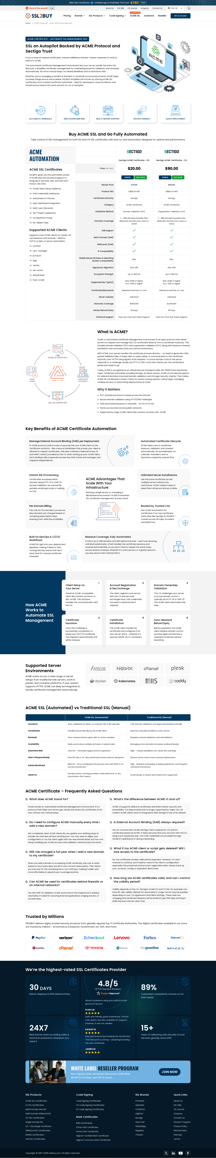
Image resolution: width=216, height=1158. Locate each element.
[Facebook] (187, 1153)
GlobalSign (140, 1126)
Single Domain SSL (34, 1122)
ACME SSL (135, 15)
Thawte (139, 1134)
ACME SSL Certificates (36, 1101)
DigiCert (139, 1113)
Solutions (149, 15)
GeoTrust (140, 1122)
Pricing (67, 15)
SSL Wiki (120, 8)
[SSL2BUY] (39, 14)
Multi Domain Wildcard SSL (38, 1113)
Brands (78, 15)
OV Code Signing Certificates (90, 1105)
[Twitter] (166, 1153)
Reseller (162, 15)
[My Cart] (188, 8)
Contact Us (157, 8)
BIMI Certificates (84, 1123)
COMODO (140, 1109)
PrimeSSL (139, 1101)
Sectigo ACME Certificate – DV (134, 160)
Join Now (170, 1072)
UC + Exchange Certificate (38, 1126)
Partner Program (182, 1122)
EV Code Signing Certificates (90, 1109)
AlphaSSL (139, 1105)
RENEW (128, 177)
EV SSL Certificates (35, 1105)
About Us (110, 8)
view (143, 3)
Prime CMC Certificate (87, 1131)
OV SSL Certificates (35, 1118)
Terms (177, 1139)
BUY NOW (140, 177)
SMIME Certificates (35, 1134)
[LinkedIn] (173, 1153)
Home (28, 23)
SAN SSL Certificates (35, 1139)
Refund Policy (180, 1130)
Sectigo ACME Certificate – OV (171, 160)
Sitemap (178, 1134)
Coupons (145, 8)
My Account (180, 16)
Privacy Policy (180, 1126)
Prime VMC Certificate (87, 1127)
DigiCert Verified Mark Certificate (92, 1135)
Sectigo (139, 1118)
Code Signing (116, 15)
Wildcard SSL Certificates (38, 1130)
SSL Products (96, 15)
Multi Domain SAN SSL (36, 1109)
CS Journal (132, 8)
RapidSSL (139, 1130)
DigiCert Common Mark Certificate (93, 1140)
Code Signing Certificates (88, 1101)
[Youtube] (180, 1153)
